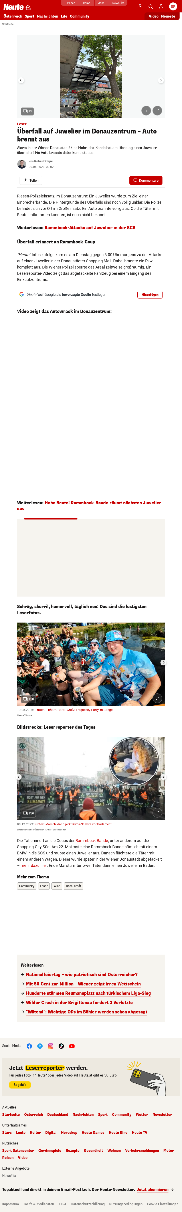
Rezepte (72, 1150)
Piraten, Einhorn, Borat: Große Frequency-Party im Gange (73, 710)
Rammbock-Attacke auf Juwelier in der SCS (90, 228)
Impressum (10, 1204)
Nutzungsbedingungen (125, 1204)
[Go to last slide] (21, 80)
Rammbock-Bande (91, 840)
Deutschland (57, 1114)
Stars (7, 1132)
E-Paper (70, 3)
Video (153, 16)
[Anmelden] (161, 6)
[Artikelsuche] (150, 6)
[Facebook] (29, 1045)
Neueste (168, 16)
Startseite (8, 24)
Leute (21, 1132)
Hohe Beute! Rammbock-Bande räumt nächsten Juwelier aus (89, 506)
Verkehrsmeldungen (142, 1150)
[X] (40, 1045)
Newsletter (162, 1114)
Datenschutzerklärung (88, 1204)
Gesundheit (93, 1150)
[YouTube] (72, 1045)
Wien (56, 886)
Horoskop (69, 1132)
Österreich (13, 16)
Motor (168, 1150)
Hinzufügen (150, 295)
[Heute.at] (13, 7)
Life (64, 16)
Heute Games (93, 1132)
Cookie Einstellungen (162, 1204)
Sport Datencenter (18, 1150)
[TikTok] (61, 1045)
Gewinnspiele (49, 1150)
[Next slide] (161, 80)
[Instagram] (50, 1045)
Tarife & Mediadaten (38, 1204)
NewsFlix (118, 3)
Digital (51, 1132)
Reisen (8, 1158)
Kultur (35, 1132)
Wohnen (114, 1150)
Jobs (101, 3)
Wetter (142, 1114)
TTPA (62, 1204)
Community (79, 16)
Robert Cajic (43, 161)
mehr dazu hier (34, 865)
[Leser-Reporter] (139, 6)
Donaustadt (73, 886)
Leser (44, 886)
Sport (29, 16)
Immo (86, 3)
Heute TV (139, 1132)
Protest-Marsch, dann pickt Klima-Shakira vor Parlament (73, 824)
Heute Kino (118, 1132)
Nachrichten (83, 1114)
